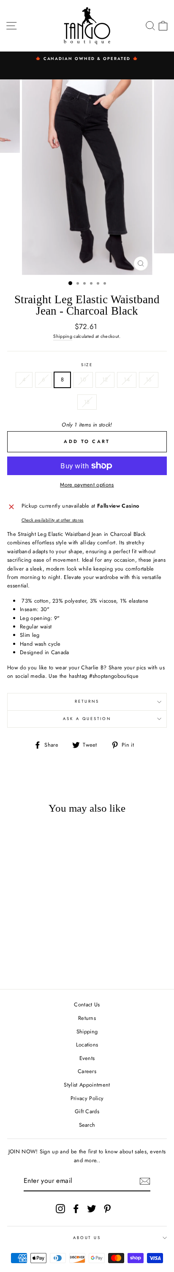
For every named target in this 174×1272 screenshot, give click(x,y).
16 (149, 379)
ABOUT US (87, 1238)
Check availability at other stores (53, 520)
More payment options (87, 485)
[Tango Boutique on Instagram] (60, 1208)
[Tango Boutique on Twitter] (91, 1208)
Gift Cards (87, 1111)
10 (83, 379)
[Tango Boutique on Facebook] (76, 1208)
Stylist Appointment (87, 1085)
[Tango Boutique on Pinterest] (107, 1208)
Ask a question (87, 719)
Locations (87, 1045)
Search (87, 1125)
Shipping (62, 336)
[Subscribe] (144, 1181)
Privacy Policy (87, 1098)
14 (127, 379)
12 (105, 379)
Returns (87, 701)
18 (87, 402)
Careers (87, 1071)
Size (87, 365)
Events (87, 1058)
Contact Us (87, 1004)
